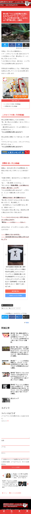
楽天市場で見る (15, 291)
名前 (2, 440)
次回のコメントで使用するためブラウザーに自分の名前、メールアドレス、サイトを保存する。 (15, 462)
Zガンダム (5, 308)
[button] (27, 285)
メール (3, 447)
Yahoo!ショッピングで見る (15, 295)
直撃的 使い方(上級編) (11, 106)
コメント (5, 421)
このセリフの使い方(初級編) (12, 104)
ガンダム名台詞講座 (8, 305)
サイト (3, 453)
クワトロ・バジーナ (15, 308)
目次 (13, 100)
